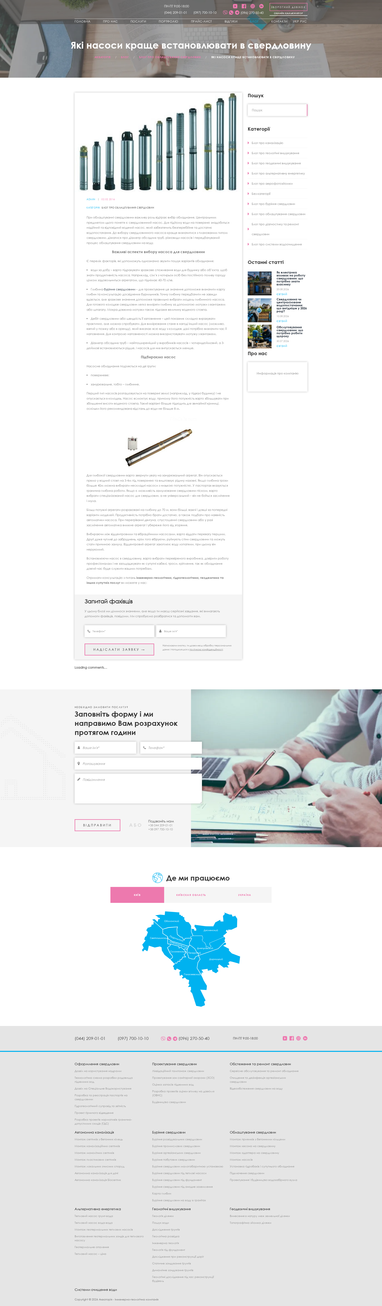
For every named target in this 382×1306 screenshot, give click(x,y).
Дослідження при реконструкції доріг (178, 1256)
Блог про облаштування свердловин (128, 208)
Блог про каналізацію (267, 143)
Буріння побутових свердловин (173, 1159)
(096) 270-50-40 (252, 13)
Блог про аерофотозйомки (272, 183)
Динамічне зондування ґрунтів (172, 1270)
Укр (296, 21)
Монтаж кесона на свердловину (253, 1146)
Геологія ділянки (163, 1216)
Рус (303, 21)
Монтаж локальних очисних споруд (99, 1166)
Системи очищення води (96, 1289)
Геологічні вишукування (171, 1209)
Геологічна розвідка (165, 1236)
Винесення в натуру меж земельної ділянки (260, 1216)
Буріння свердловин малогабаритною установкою (187, 1166)
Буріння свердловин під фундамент (177, 1180)
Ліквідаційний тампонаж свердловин (178, 1071)
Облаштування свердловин (253, 1132)
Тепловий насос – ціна (90, 1253)
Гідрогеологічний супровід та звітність (100, 1106)
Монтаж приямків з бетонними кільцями (257, 1139)
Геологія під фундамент (168, 1249)
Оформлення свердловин (97, 1064)
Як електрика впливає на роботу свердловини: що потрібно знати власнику (291, 278)
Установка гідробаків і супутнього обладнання (262, 1166)
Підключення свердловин (247, 1173)
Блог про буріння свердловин (273, 204)
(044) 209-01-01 (175, 13)
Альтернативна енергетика (98, 1209)
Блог (254, 21)
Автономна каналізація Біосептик (98, 1180)
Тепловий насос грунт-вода (94, 1216)
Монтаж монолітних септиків (94, 1152)
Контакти (279, 21)
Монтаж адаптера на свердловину (254, 1152)
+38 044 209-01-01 (160, 825)
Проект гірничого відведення (94, 1112)
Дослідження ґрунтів (166, 1229)
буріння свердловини (119, 289)
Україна (244, 894)
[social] (225, 13)
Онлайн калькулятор (288, 13)
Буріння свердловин (168, 1132)
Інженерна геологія (165, 1243)
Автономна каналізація (94, 1132)
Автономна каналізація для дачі (96, 1173)
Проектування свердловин (174, 1064)
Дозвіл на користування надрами (98, 1071)
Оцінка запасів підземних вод (173, 1084)
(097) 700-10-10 (204, 13)
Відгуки (231, 21)
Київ (137, 894)
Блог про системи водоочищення (277, 244)
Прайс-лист (201, 21)
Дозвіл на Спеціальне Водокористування (103, 1088)
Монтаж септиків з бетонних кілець (99, 1139)
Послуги (138, 21)
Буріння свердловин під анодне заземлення (182, 1186)
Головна (82, 21)
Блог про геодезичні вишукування (276, 163)
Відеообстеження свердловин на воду (256, 1088)
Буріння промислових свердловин (176, 1146)
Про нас (110, 21)
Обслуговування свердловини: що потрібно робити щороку (290, 331)
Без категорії (261, 193)
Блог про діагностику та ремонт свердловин (275, 229)
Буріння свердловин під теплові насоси (179, 1173)
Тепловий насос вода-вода (94, 1222)
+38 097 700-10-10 (160, 829)
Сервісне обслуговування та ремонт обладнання (264, 1071)
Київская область (191, 894)
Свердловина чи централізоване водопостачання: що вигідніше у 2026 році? (292, 305)
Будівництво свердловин (169, 1102)
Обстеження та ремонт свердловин (260, 1064)
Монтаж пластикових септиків (95, 1159)
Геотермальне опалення (92, 1247)
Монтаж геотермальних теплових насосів (104, 1229)
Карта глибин (161, 1193)
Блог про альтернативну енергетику (278, 173)
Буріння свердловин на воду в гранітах (179, 1200)
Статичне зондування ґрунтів (171, 1263)
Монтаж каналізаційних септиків (97, 1146)
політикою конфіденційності (206, 649)
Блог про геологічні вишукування (275, 153)
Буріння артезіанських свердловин (176, 1152)
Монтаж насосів (241, 1159)
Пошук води (160, 1222)
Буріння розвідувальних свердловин (177, 1139)
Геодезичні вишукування (250, 1209)
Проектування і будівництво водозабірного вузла (263, 1180)
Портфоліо (168, 21)
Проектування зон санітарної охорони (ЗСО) (183, 1077)
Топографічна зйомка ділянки (250, 1222)
